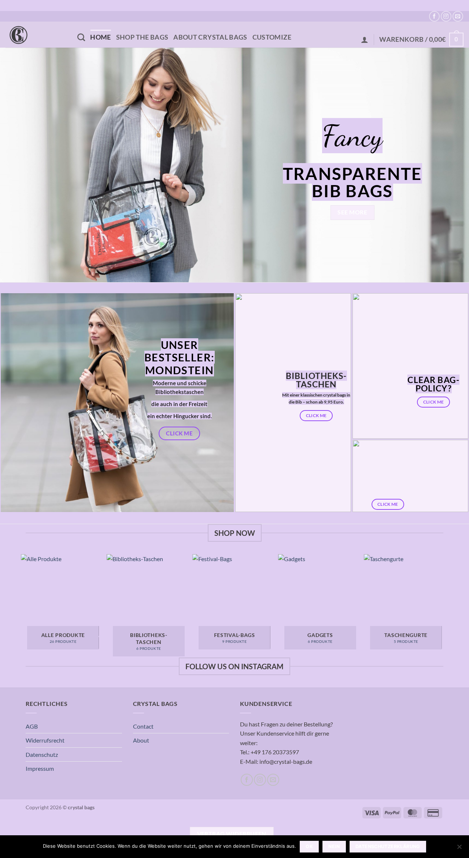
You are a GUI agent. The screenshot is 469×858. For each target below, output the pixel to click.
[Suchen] (81, 37)
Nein (334, 846)
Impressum (40, 768)
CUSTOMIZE (271, 37)
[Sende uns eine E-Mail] (458, 16)
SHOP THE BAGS (142, 37)
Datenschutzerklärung (387, 846)
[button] (364, 40)
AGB (32, 726)
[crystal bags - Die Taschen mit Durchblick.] (35, 35)
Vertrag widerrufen (231, 834)
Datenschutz (42, 754)
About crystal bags (210, 37)
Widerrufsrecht (45, 740)
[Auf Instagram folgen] (446, 16)
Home (100, 37)
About (141, 740)
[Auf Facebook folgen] (434, 16)
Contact (143, 726)
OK (309, 846)
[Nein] (459, 849)
